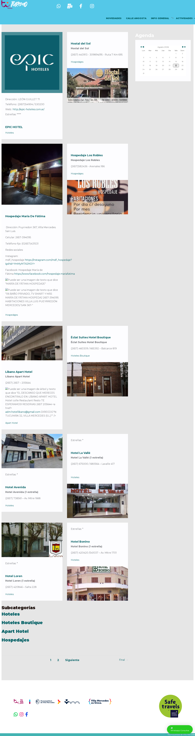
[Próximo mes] (183, 47)
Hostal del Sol (80, 43)
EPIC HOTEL (14, 127)
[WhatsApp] (16, 714)
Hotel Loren (13, 576)
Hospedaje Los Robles (87, 155)
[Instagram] (22, 714)
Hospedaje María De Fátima (25, 216)
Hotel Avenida (15, 487)
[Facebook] (29, 714)
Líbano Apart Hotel (18, 372)
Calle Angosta (136, 18)
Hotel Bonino (80, 541)
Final (122, 659)
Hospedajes (77, 62)
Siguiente (72, 660)
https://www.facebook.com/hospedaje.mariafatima (44, 273)
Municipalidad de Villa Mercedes (181, 734)
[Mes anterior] (143, 47)
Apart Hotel (11, 423)
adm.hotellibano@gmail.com (22, 411)
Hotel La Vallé (80, 453)
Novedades (113, 18)
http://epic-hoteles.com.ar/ (28, 109)
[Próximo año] (184, 47)
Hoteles (9, 132)
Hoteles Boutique (80, 355)
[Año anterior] (141, 47)
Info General (160, 18)
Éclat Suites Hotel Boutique (91, 337)
